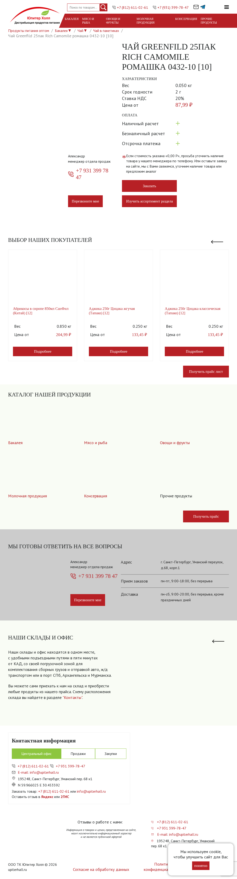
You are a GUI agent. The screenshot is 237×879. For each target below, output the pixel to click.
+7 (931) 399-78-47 (173, 7)
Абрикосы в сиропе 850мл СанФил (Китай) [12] (41, 311)
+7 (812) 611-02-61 (132, 7)
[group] (173, 680)
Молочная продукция (146, 20)
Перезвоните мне (85, 201)
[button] (217, 240)
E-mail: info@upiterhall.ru (38, 772)
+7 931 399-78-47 (70, 766)
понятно (200, 866)
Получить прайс (206, 516)
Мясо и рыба (88, 20)
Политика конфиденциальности (163, 866)
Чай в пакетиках (106, 30)
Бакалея (72, 19)
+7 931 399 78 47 (92, 174)
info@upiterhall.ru (91, 791)
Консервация (186, 19)
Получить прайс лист (206, 372)
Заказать (149, 186)
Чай (80, 30)
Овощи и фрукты (113, 20)
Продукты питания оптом (28, 30)
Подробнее (42, 351)
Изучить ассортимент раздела (149, 201)
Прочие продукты (209, 20)
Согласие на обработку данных (101, 869)
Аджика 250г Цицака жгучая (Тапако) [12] (112, 311)
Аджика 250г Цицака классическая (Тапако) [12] (192, 311)
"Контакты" (72, 697)
